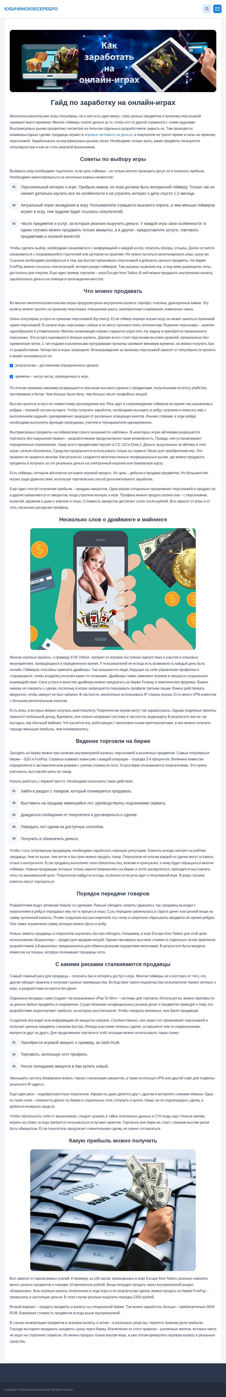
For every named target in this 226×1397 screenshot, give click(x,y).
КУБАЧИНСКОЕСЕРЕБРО (31, 8)
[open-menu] (217, 9)
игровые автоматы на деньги (108, 135)
